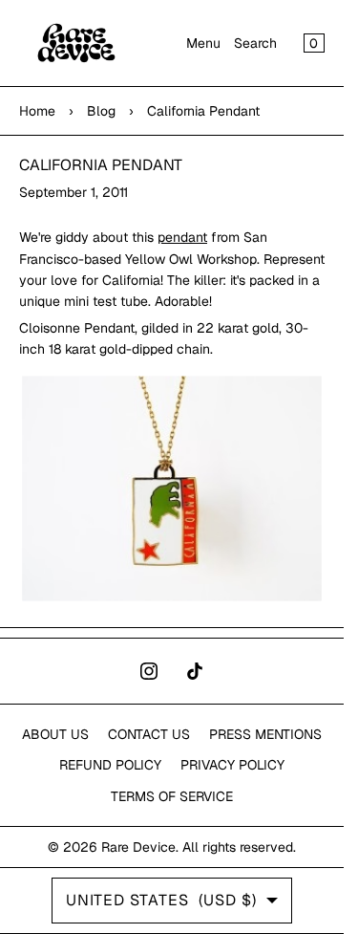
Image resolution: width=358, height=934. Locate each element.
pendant (182, 237)
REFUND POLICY (110, 764)
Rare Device (138, 847)
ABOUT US (55, 734)
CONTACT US (149, 734)
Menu (203, 43)
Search (255, 43)
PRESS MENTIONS (265, 734)
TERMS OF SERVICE (172, 796)
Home (37, 110)
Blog (101, 110)
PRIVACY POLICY (232, 764)
